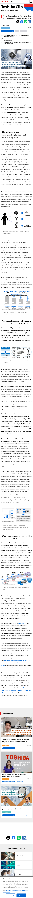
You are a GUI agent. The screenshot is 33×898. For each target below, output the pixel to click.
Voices (6, 745)
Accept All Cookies (21, 895)
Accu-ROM (21, 623)
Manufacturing (24, 815)
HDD (18, 815)
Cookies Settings (10, 895)
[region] (16, 887)
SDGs (17, 31)
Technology (5, 28)
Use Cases (6, 812)
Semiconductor (23, 31)
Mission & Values (20, 781)
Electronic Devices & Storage (7, 31)
